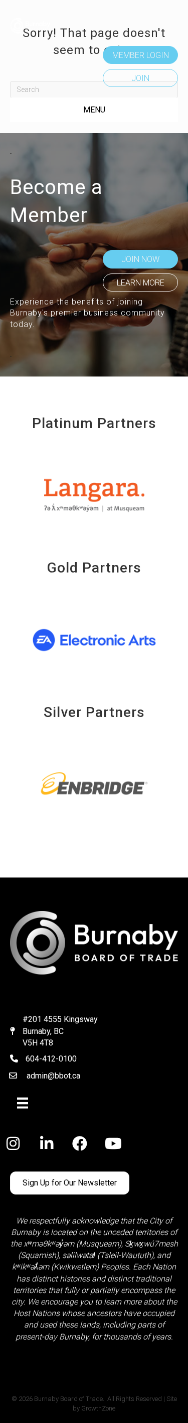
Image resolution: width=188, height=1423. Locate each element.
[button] (140, 55)
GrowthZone (98, 1408)
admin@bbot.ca (53, 1075)
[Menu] (22, 1103)
